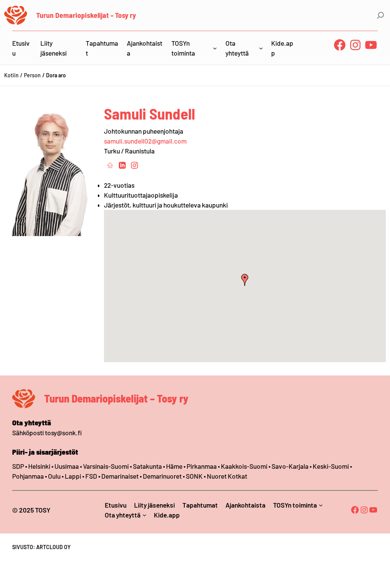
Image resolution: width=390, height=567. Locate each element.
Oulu (54, 476)
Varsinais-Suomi (106, 466)
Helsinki (39, 466)
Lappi (73, 476)
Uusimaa (66, 466)
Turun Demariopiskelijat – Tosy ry (86, 14)
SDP (18, 466)
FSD (91, 476)
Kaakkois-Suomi (244, 466)
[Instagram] (134, 165)
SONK (194, 476)
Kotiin (11, 75)
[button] (245, 280)
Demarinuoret (162, 476)
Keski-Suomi (331, 466)
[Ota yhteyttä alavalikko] (261, 48)
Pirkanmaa (202, 466)
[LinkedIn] (122, 165)
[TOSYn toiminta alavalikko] (215, 48)
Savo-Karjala (290, 466)
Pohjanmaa (28, 476)
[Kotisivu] (110, 165)
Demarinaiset (120, 476)
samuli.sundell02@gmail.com (145, 141)
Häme (175, 466)
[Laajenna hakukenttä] (380, 15)
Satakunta (147, 466)
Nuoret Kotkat (227, 476)
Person (32, 75)
